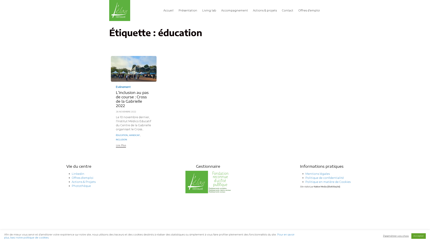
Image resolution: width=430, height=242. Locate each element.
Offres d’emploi (309, 10)
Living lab (209, 10)
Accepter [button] (418, 235)
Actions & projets (265, 10)
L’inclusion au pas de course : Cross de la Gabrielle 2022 (132, 99)
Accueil (168, 10)
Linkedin (78, 173)
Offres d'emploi (82, 177)
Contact (287, 10)
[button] (121, 145)
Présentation (188, 10)
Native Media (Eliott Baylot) (327, 186)
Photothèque (81, 186)
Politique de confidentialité (324, 177)
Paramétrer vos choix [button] (396, 235)
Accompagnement (234, 10)
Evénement (123, 87)
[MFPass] (208, 192)
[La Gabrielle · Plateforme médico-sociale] (119, 10)
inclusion (121, 139)
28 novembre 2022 (126, 111)
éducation (122, 135)
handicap (134, 135)
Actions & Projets (84, 182)
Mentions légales (317, 173)
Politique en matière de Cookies (328, 182)
